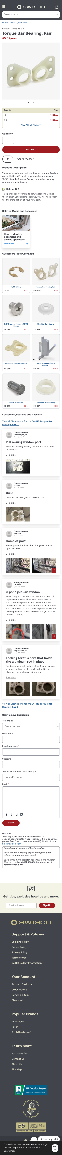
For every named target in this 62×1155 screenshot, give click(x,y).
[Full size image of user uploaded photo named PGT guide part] (18, 466)
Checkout (17, 1000)
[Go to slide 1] (28, 102)
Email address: (10, 746)
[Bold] (6, 815)
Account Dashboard (23, 984)
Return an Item (20, 995)
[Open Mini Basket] (57, 7)
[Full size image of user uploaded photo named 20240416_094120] (18, 565)
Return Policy (19, 947)
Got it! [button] (55, 1148)
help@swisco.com (11, 844)
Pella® (15, 1027)
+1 (54, 570)
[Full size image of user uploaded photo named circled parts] (18, 631)
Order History (19, 990)
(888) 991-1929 (29, 862)
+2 (54, 636)
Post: (4, 784)
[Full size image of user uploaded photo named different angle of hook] (44, 631)
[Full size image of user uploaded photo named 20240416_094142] (44, 565)
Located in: (8, 734)
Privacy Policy (19, 952)
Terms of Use (19, 958)
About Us (17, 1064)
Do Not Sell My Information (27, 963)
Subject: (6, 759)
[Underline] (16, 815)
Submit (11, 823)
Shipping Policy (20, 942)
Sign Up (47, 905)
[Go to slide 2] (33, 102)
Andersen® (18, 1022)
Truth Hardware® (21, 1032)
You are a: (7, 721)
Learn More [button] (9, 1151)
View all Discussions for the (27, 423)
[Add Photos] (21, 815)
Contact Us (18, 1059)
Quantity (7, 134)
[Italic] (11, 815)
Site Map (17, 1069)
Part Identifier (20, 1053)
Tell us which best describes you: (19, 772)
